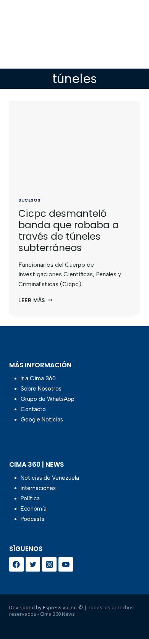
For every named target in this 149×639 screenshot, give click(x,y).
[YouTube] (65, 564)
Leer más (35, 300)
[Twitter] (33, 564)
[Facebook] (16, 564)
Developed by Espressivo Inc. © (46, 607)
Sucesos (29, 200)
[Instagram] (49, 564)
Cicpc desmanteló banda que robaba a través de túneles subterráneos (68, 231)
